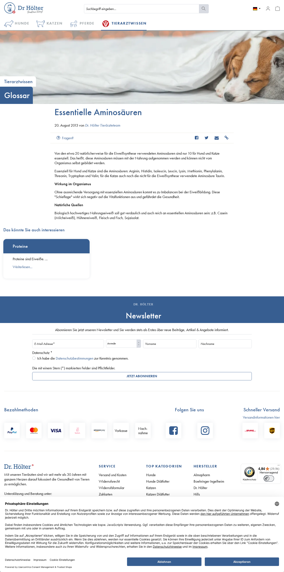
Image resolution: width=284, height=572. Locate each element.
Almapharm (202, 474)
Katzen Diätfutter (158, 494)
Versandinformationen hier (261, 417)
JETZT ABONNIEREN (142, 376)
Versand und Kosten (112, 474)
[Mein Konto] (268, 8)
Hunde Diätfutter (157, 481)
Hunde (151, 474)
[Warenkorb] (277, 8)
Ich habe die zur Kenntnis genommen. (82, 358)
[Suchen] (204, 8)
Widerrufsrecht (109, 481)
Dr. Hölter (200, 487)
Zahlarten (105, 494)
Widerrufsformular (111, 487)
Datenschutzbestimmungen (74, 358)
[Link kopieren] (225, 138)
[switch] (269, 478)
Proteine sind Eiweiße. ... (30, 258)
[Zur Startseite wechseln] (23, 8)
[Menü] (278, 466)
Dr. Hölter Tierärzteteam (102, 125)
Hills (197, 494)
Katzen (151, 487)
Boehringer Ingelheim (209, 481)
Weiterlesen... (22, 266)
